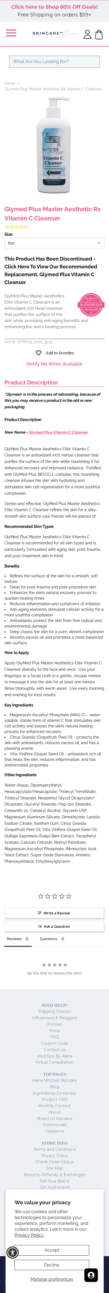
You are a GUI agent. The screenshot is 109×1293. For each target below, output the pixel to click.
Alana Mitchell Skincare (54, 1080)
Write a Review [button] (57, 912)
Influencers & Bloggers (54, 1017)
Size (8, 234)
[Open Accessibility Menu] (12, 1252)
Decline (51, 1265)
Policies (54, 1024)
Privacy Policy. (29, 1235)
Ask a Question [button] (57, 926)
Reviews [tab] (14, 938)
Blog (54, 1086)
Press (54, 1030)
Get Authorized (55, 1187)
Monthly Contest (54, 1105)
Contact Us (54, 1049)
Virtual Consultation (54, 1062)
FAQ (54, 1036)
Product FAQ (54, 1099)
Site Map (54, 1168)
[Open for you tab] (91, 1275)
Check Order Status (54, 1161)
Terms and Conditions (55, 1149)
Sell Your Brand (54, 1181)
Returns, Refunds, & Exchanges (54, 1174)
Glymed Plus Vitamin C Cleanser (58, 432)
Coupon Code (54, 1043)
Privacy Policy (54, 1155)
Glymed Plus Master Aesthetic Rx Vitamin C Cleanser (53, 89)
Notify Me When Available (54, 364)
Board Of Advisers (54, 1118)
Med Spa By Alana (54, 1056)
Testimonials (54, 1124)
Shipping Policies (54, 1011)
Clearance (54, 1131)
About (55, 1112)
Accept (51, 1250)
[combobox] (54, 62)
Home (9, 83)
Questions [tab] (49, 938)
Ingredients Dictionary (54, 1093)
